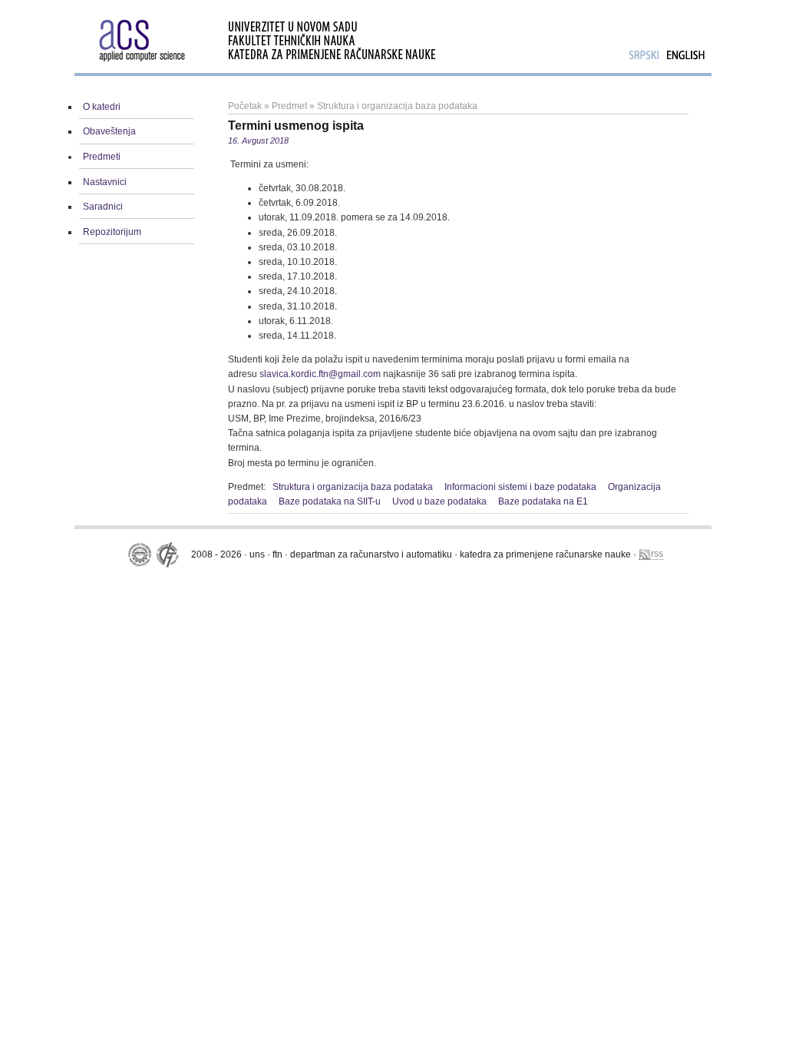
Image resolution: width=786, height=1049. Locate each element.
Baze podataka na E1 (543, 501)
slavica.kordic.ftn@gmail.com (320, 374)
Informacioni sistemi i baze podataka (520, 486)
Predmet (289, 106)
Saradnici (103, 206)
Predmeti (102, 156)
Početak (245, 106)
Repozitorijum (112, 232)
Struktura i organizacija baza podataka (397, 106)
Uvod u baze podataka (439, 501)
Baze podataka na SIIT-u (330, 501)
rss (657, 553)
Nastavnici (105, 182)
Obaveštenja (109, 131)
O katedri (102, 106)
